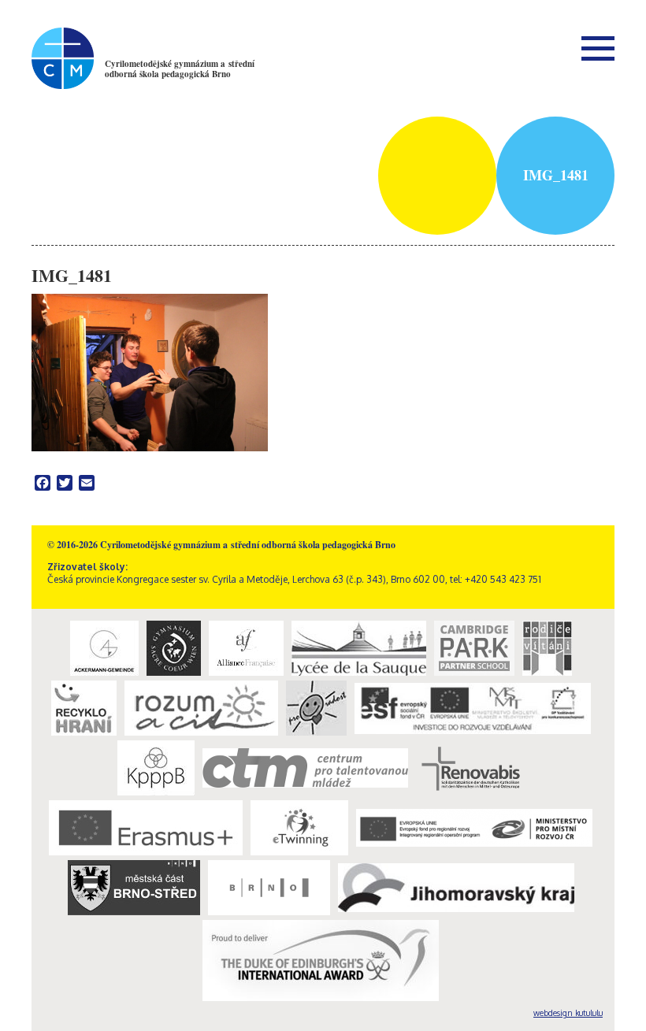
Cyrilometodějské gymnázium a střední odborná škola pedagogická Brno (179, 68)
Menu (597, 48)
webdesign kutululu (568, 1013)
